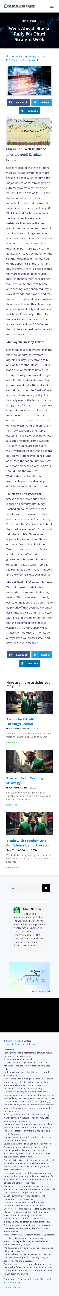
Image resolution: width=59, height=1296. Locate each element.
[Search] (46, 888)
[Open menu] (51, 6)
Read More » (12, 742)
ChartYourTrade (13, 1040)
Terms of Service (12, 1287)
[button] (18, 102)
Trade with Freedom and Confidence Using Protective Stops (29, 845)
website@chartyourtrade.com (21, 1044)
